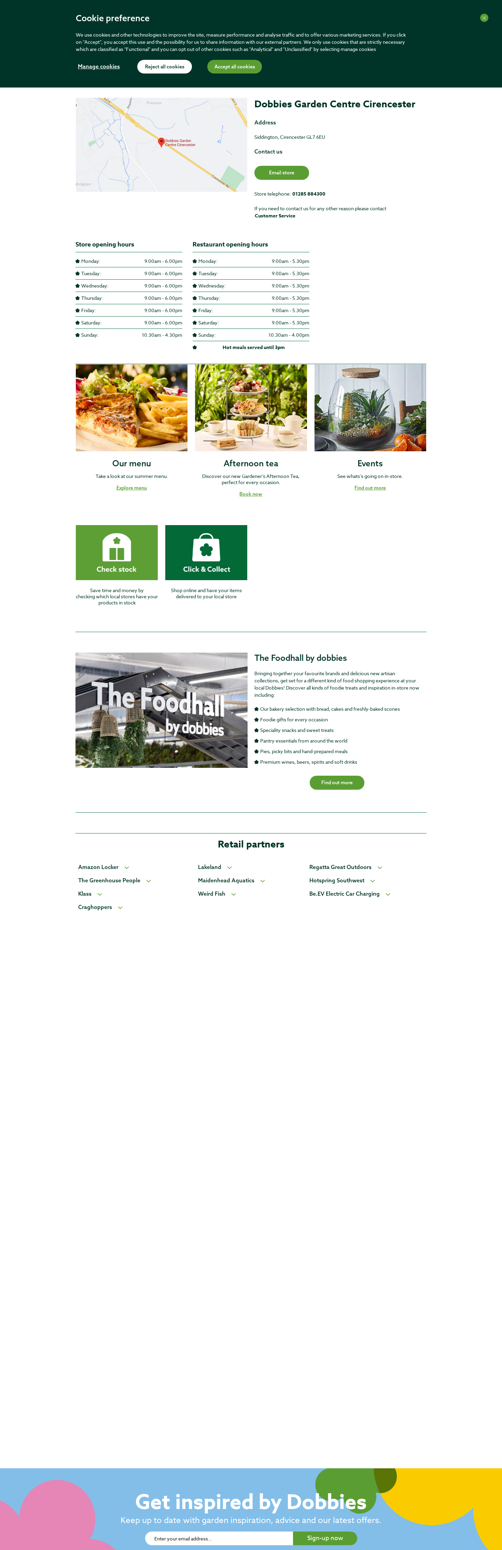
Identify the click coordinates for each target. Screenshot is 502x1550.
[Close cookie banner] (484, 18)
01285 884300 (308, 194)
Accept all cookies (234, 67)
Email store (281, 173)
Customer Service (275, 215)
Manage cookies (99, 67)
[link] (161, 162)
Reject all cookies (164, 67)
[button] (131, 487)
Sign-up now (325, 1538)
